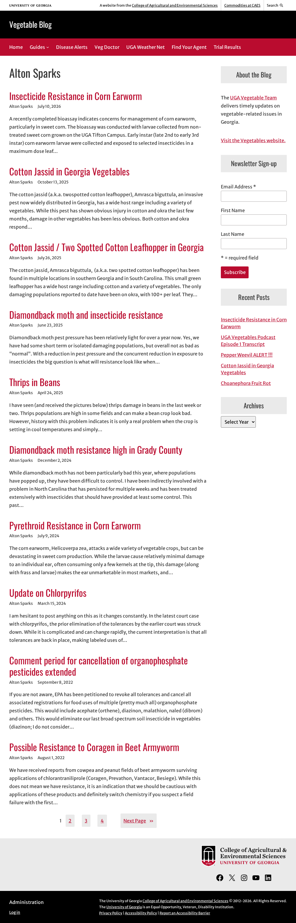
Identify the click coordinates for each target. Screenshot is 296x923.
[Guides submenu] (47, 47)
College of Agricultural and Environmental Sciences (175, 5)
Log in (14, 912)
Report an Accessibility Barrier (185, 913)
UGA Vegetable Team (253, 98)
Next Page (138, 821)
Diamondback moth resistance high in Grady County (95, 449)
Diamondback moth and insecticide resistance (86, 314)
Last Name (232, 234)
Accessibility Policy (141, 913)
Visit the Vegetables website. (253, 140)
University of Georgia (124, 907)
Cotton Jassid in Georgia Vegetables (69, 171)
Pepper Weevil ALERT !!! (247, 355)
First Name (233, 210)
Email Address (238, 187)
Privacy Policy (110, 913)
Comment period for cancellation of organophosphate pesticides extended (98, 666)
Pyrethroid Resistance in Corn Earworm (75, 525)
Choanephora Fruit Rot (246, 383)
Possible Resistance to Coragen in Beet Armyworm (94, 747)
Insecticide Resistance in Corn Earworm (75, 95)
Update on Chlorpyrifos (47, 592)
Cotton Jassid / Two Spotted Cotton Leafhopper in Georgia (106, 247)
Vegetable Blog (30, 24)
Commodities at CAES (242, 5)
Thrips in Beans (34, 382)
